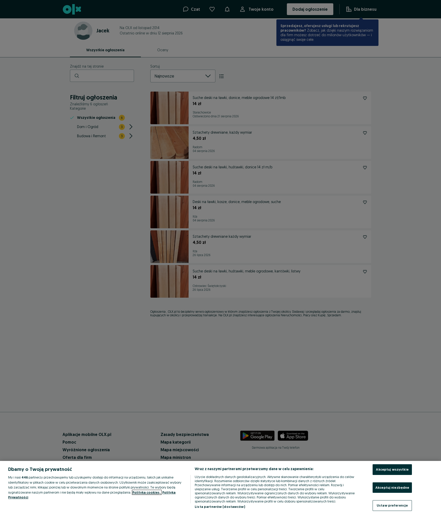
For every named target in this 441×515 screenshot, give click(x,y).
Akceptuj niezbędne (392, 487)
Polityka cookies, (146, 492)
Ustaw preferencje (392, 505)
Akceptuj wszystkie (392, 469)
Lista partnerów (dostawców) (220, 507)
